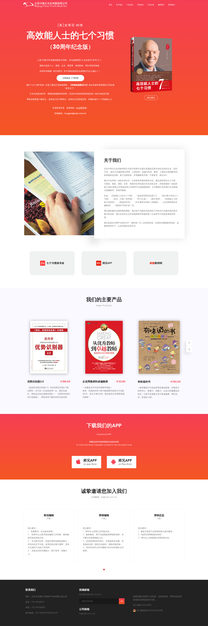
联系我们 (171, 5)
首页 (110, 5)
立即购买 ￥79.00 (70, 78)
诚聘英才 (161, 5)
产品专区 (129, 5)
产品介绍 (150, 5)
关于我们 (119, 5)
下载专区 (140, 5)
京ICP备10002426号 (142, 605)
